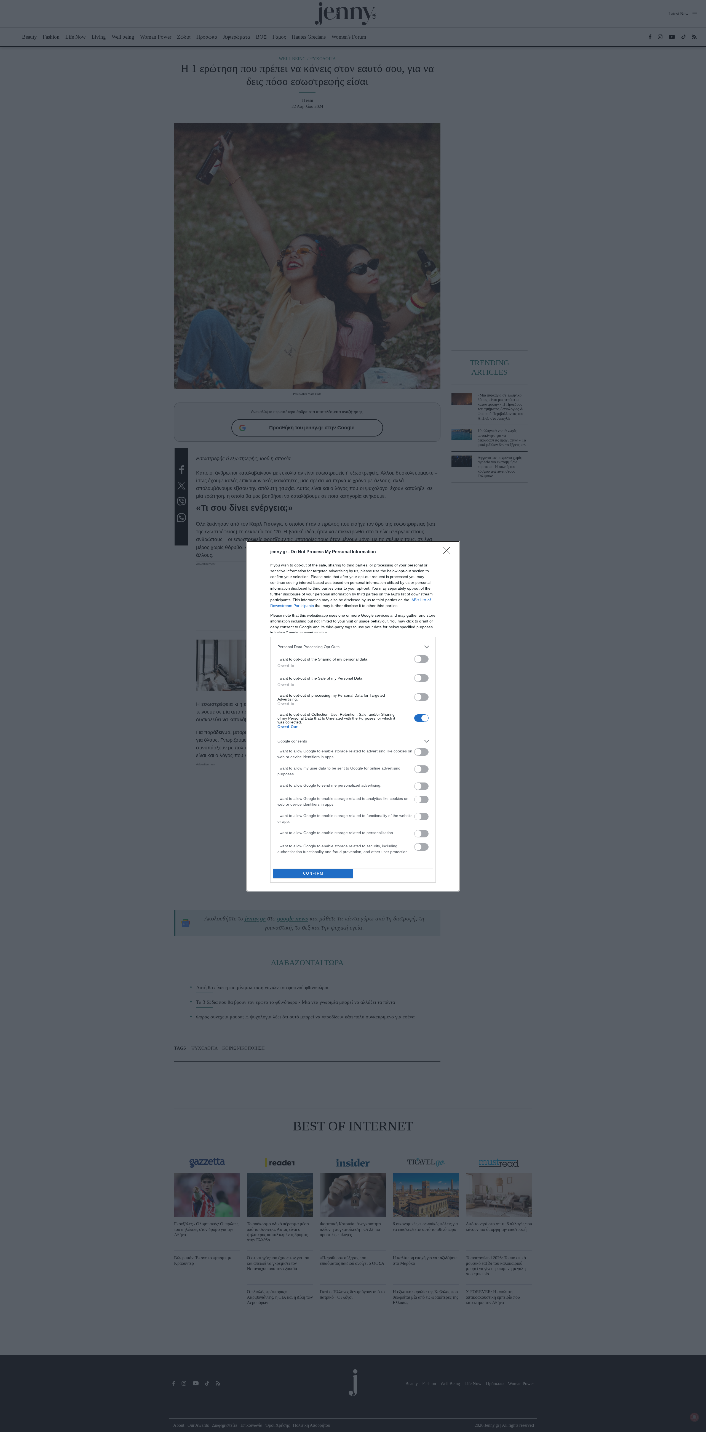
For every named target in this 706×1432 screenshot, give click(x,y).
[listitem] (353, 647)
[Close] (448, 552)
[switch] (421, 659)
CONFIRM (313, 873)
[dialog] (353, 716)
